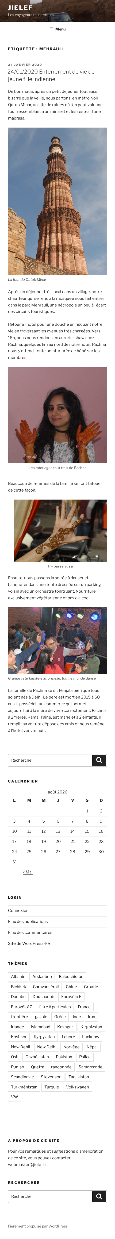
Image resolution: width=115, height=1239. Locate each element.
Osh (14, 1056)
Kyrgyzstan (44, 1036)
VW (14, 1097)
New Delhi (46, 1047)
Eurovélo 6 (71, 996)
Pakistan (64, 1056)
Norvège (71, 1047)
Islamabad (40, 1027)
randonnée (61, 1067)
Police (85, 1056)
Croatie (91, 986)
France (84, 1006)
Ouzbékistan (37, 1056)
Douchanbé (43, 996)
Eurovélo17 (21, 1006)
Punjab (17, 1067)
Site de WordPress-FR (29, 943)
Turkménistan (24, 1087)
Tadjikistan (78, 1077)
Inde (77, 1016)
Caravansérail (46, 986)
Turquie (51, 1087)
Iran (91, 1016)
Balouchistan (71, 976)
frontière (19, 1016)
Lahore (68, 1036)
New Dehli (20, 1047)
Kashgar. (65, 1027)
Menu (60, 29)
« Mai (28, 872)
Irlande (17, 1027)
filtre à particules (55, 1006)
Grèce (60, 1016)
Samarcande (90, 1067)
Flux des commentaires (30, 932)
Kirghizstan (91, 1027)
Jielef (20, 8)
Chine (71, 986)
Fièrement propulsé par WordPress (38, 1226)
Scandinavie (22, 1077)
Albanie (18, 976)
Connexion (18, 910)
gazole (41, 1016)
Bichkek (18, 986)
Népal (92, 1047)
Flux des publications (28, 921)
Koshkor (19, 1036)
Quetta (37, 1067)
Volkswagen (77, 1087)
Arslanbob (42, 976)
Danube (18, 996)
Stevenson (51, 1077)
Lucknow (90, 1036)
